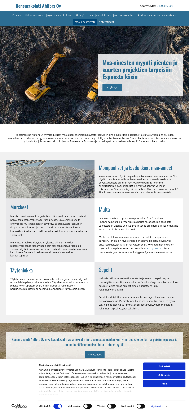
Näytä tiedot (156, 406)
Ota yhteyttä (154, 248)
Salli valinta (164, 375)
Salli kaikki (164, 366)
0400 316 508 (165, 6)
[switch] (87, 406)
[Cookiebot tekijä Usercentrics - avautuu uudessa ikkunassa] (19, 406)
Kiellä (164, 383)
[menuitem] (16, 15)
